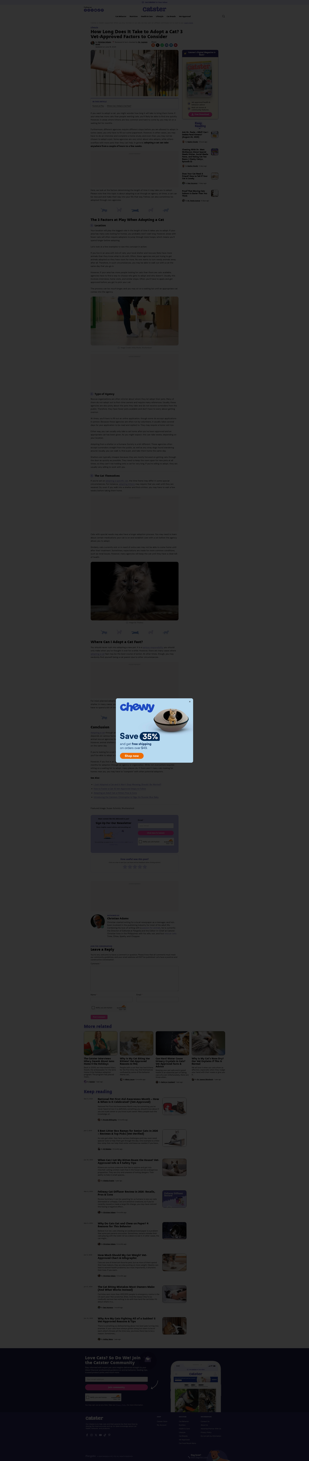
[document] (154, 730)
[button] (190, 702)
